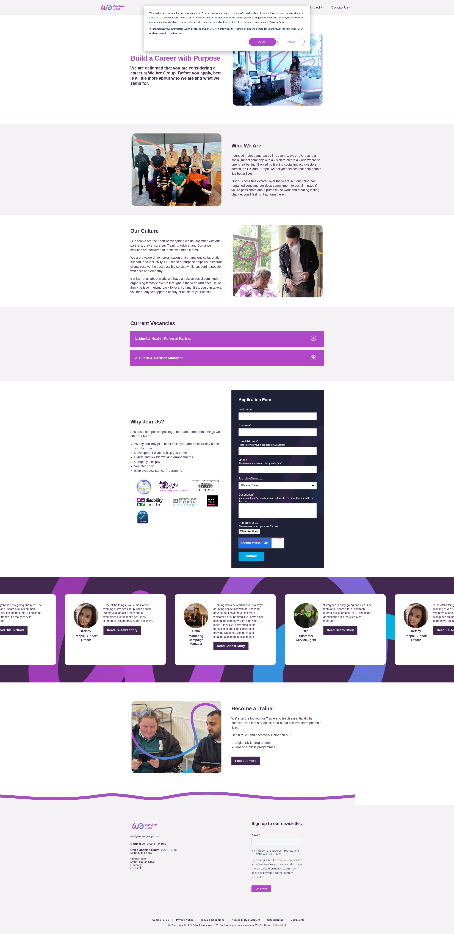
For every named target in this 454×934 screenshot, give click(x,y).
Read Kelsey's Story (113, 630)
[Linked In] (147, 883)
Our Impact (311, 7)
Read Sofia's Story (222, 646)
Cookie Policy (160, 919)
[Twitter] (140, 883)
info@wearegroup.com (144, 836)
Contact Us (339, 7)
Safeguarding (275, 919)
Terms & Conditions (213, 919)
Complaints (297, 919)
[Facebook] (132, 883)
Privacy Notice (184, 919)
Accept (262, 41)
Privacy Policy (277, 21)
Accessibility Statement (246, 919)
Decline (291, 41)
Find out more (245, 761)
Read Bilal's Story (331, 630)
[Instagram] (155, 883)
